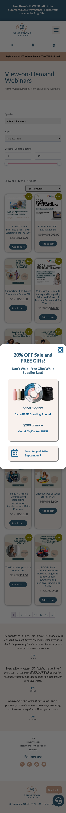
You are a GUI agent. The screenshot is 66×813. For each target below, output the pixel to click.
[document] (33, 406)
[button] (60, 350)
